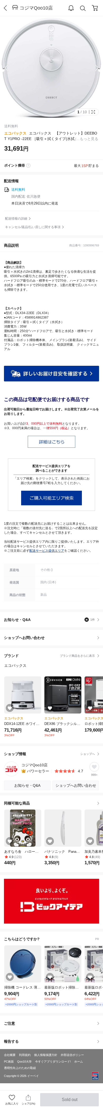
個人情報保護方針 (45, 1054)
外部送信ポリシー (72, 1054)
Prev (10, 68)
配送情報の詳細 (16, 218)
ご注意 (9, 1023)
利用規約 (25, 1054)
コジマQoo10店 (36, 8)
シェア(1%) (28, 1103)
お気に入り (11, 1103)
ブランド (49, 656)
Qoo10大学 (24, 1061)
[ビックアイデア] (51, 901)
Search (82, 8)
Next (92, 68)
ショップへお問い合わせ (53, 638)
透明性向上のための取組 (20, 1067)
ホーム (78, 1061)
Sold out (70, 1101)
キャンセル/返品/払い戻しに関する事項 (32, 227)
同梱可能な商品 (17, 803)
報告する (11, 1041)
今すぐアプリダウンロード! (53, 1061)
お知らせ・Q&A (49, 619)
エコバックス (15, 133)
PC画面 (9, 1061)
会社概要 (10, 1054)
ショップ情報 (49, 754)
